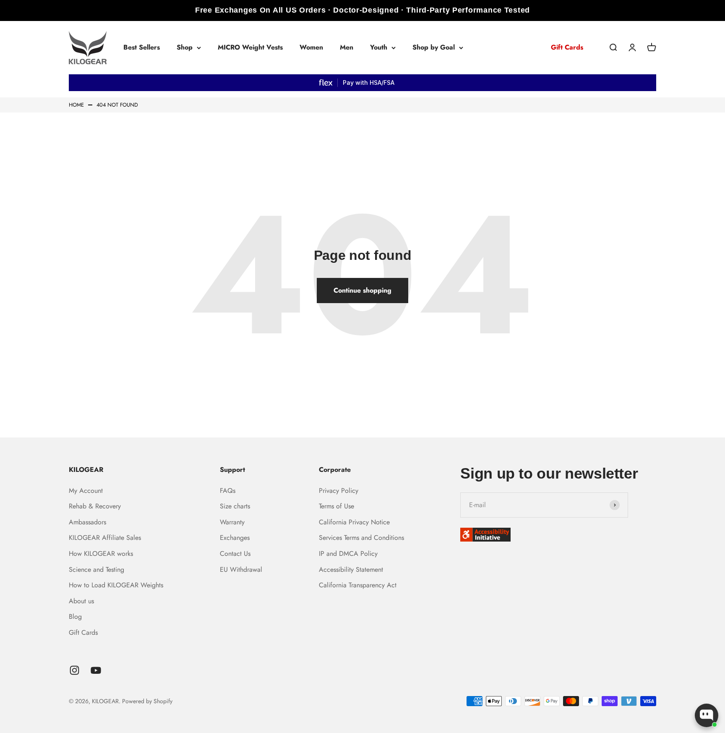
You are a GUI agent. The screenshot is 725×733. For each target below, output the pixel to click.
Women (311, 47)
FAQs (227, 490)
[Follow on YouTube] (96, 670)
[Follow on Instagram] (74, 670)
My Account (86, 490)
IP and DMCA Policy (348, 553)
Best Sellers (141, 47)
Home (76, 105)
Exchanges (235, 537)
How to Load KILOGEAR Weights (116, 585)
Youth (378, 47)
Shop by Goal (433, 47)
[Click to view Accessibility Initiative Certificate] (558, 535)
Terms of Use (336, 506)
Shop (185, 47)
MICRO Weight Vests (250, 47)
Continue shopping (362, 290)
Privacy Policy (338, 490)
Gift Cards (567, 47)
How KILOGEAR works (101, 553)
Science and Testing (96, 569)
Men (346, 47)
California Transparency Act (357, 585)
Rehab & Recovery (95, 506)
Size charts (235, 506)
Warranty (232, 522)
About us (81, 601)
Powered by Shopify (147, 701)
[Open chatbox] (706, 715)
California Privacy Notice (354, 522)
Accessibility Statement (351, 569)
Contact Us (235, 553)
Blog (75, 616)
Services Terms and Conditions (361, 537)
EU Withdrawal (241, 569)
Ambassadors (87, 522)
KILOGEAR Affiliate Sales (105, 537)
